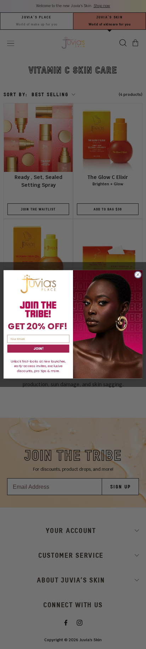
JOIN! (38, 348)
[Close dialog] (138, 275)
